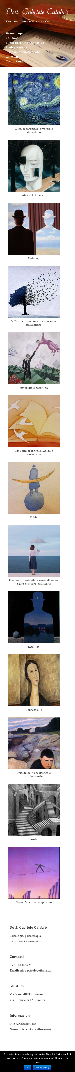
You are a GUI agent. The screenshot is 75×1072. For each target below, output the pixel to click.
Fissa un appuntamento (23, 52)
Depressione (34, 710)
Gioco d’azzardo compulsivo (34, 902)
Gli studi (12, 57)
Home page (14, 33)
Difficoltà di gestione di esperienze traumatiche (34, 323)
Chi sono (12, 38)
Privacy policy (42, 1067)
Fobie (33, 517)
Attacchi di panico (33, 195)
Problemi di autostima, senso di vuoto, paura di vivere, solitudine (33, 582)
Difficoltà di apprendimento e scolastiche (33, 452)
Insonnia (33, 647)
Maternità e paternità (33, 387)
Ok (27, 1067)
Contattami (14, 61)
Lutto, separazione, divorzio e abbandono (33, 130)
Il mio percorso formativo (25, 43)
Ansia (33, 839)
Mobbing (33, 258)
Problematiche (16, 47)
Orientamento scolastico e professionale (34, 774)
